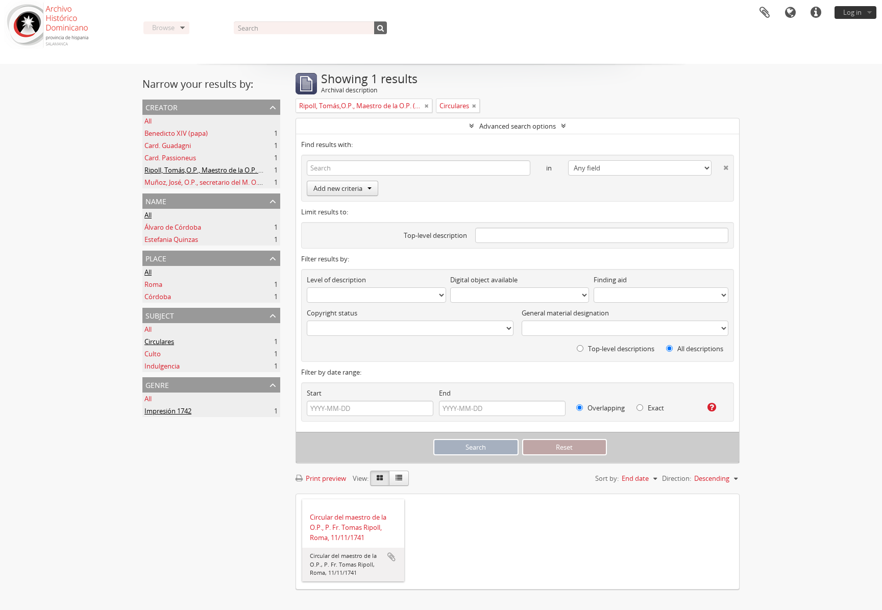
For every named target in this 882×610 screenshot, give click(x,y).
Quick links (815, 13)
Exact (655, 407)
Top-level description (435, 235)
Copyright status (332, 313)
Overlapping (605, 407)
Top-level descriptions (620, 348)
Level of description (336, 279)
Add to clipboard (391, 557)
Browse (163, 27)
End (445, 393)
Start (314, 393)
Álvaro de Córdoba (172, 227)
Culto (152, 353)
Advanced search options (517, 126)
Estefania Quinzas (171, 239)
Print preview (325, 478)
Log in (852, 12)
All (148, 121)
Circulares (159, 341)
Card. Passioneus (170, 157)
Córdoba (157, 296)
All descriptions (699, 348)
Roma (153, 284)
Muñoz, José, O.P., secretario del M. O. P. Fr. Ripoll (218, 182)
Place (155, 257)
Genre (157, 384)
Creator (161, 106)
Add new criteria (337, 188)
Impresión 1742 (167, 411)
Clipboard (764, 13)
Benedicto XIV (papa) (176, 133)
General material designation (565, 313)
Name (155, 200)
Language (790, 13)
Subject (159, 315)
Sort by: (607, 478)
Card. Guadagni (167, 145)
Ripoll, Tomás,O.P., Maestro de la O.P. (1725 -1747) (219, 170)
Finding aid (610, 279)
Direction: (676, 478)
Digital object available (484, 279)
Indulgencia (162, 366)
